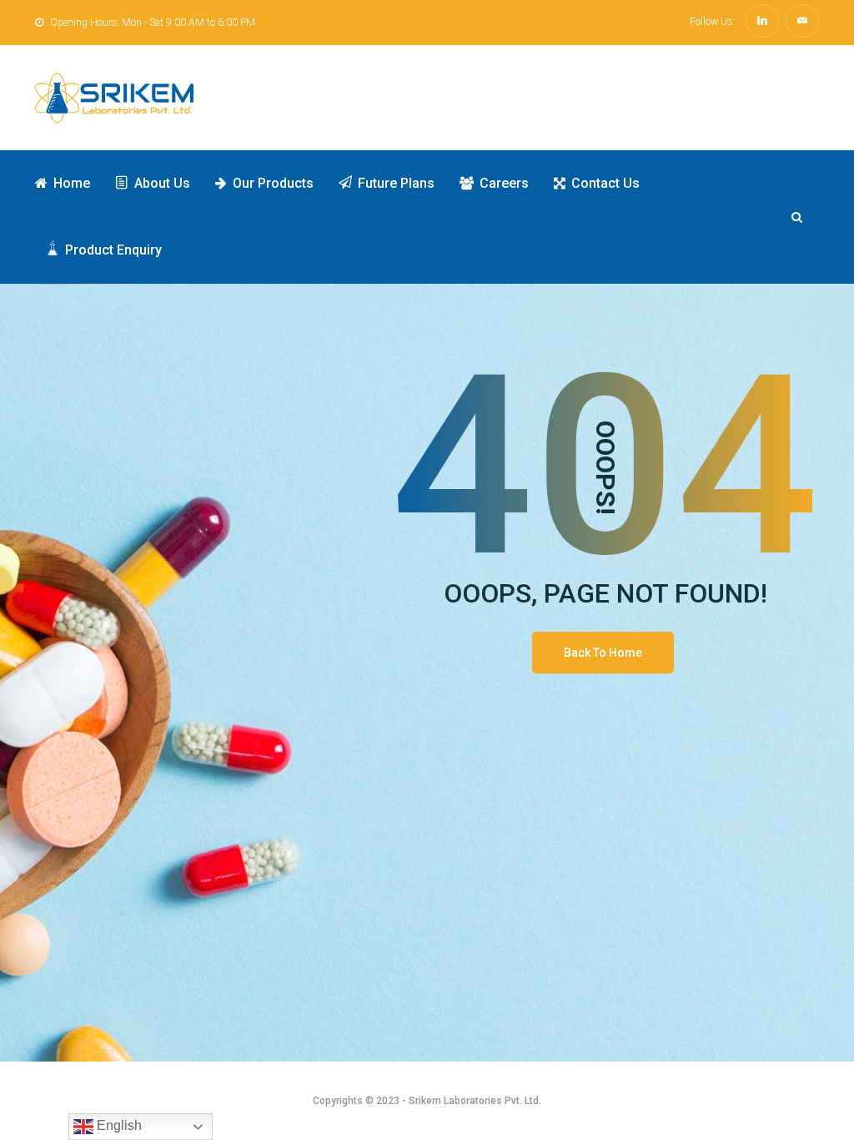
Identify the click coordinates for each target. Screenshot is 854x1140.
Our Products (273, 183)
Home (71, 183)
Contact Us (605, 183)
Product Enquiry (113, 250)
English (117, 1125)
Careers (504, 183)
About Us (162, 183)
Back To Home (603, 652)
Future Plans (396, 183)
